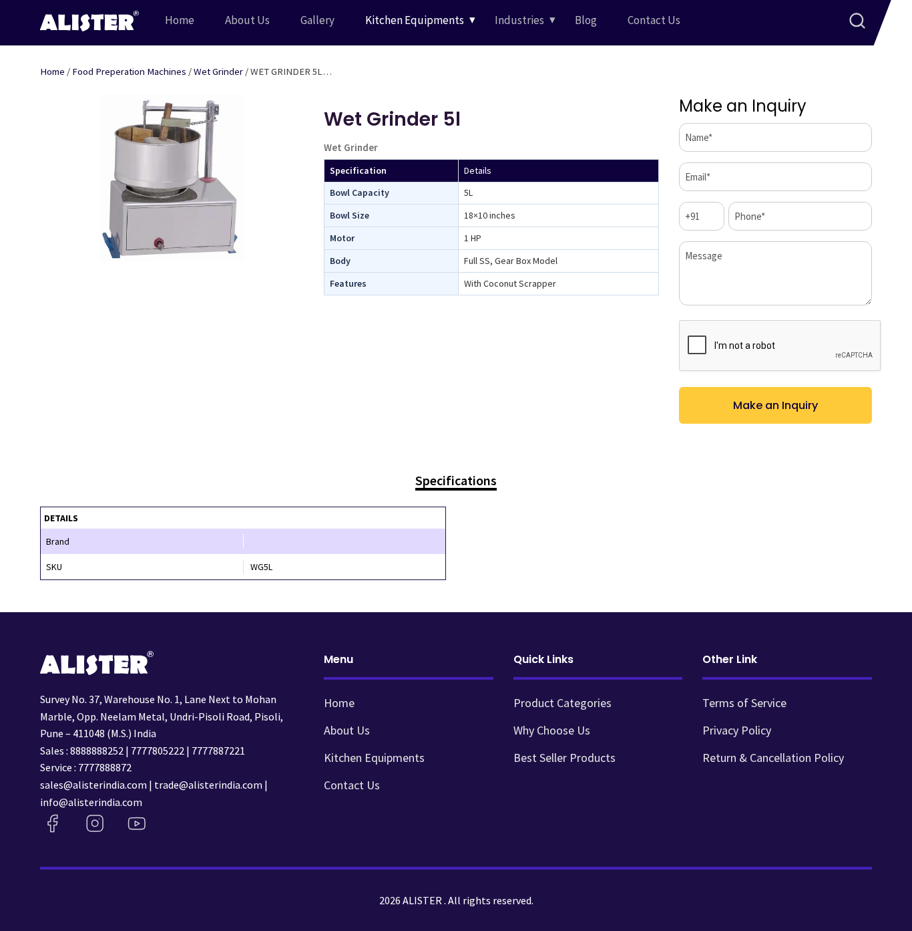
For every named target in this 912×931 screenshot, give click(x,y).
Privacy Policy (736, 730)
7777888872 (105, 767)
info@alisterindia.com (91, 802)
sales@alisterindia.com (93, 784)
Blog (586, 20)
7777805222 (157, 750)
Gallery (317, 20)
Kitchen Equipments (414, 20)
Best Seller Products (564, 757)
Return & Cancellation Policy (773, 757)
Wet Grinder (218, 71)
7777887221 (218, 750)
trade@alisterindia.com (208, 784)
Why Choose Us (551, 730)
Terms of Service (744, 702)
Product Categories (562, 702)
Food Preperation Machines (129, 71)
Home (179, 20)
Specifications (456, 481)
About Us (247, 20)
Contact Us (654, 20)
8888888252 (97, 750)
